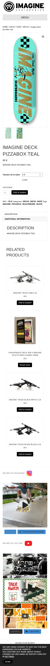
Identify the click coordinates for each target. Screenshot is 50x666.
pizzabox (16, 204)
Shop (18, 27)
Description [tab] (11, 214)
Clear (24, 180)
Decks (26, 27)
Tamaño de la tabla (11, 175)
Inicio (12, 27)
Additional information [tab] (17, 219)
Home (5, 27)
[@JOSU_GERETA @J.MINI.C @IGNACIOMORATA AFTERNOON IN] (25, 505)
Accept (7, 662)
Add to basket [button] (25, 303)
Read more (25, 365)
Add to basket (19, 192)
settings (9, 656)
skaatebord (28, 204)
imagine (7, 204)
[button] (43, 36)
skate (39, 204)
